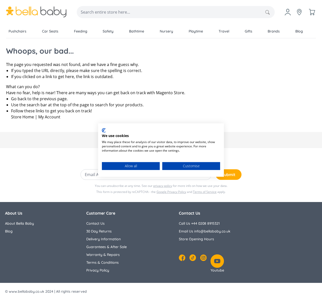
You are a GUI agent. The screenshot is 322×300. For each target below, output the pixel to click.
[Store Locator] (299, 12)
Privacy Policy (97, 270)
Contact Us (95, 223)
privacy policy (162, 186)
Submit (228, 174)
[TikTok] (192, 257)
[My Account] (288, 12)
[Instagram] (203, 257)
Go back (18, 99)
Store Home (22, 117)
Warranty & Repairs (103, 254)
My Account (49, 117)
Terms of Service (205, 192)
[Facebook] (182, 257)
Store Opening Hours (196, 239)
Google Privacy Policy (171, 192)
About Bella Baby (19, 223)
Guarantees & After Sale (106, 247)
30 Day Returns (99, 231)
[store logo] (36, 12)
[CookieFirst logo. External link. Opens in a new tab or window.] (104, 130)
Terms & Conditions (102, 262)
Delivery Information (103, 239)
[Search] (267, 12)
